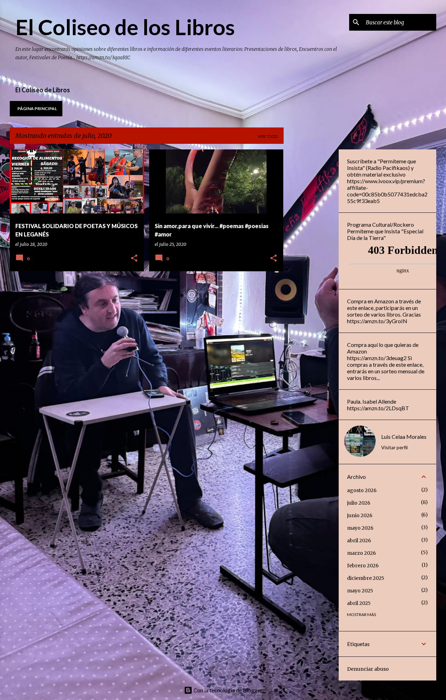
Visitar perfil (394, 447)
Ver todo (268, 136)
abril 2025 (359, 603)
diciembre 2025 (365, 578)
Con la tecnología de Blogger (227, 690)
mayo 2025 (360, 591)
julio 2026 (358, 503)
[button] (134, 258)
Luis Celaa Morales (403, 436)
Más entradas (147, 291)
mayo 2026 (360, 528)
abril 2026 (359, 540)
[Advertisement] (311, 253)
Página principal (37, 108)
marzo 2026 (361, 553)
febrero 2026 (363, 565)
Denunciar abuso (368, 669)
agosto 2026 (362, 490)
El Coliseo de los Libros (125, 27)
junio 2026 (359, 515)
